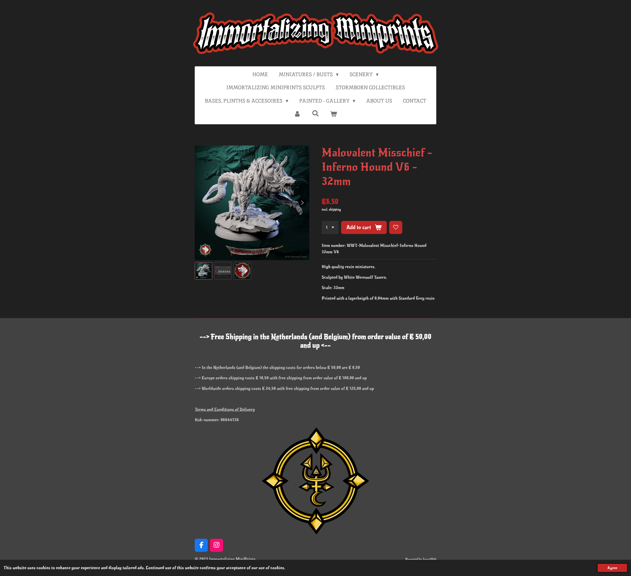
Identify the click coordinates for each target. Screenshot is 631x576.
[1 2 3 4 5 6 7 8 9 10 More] (330, 227)
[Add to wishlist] (395, 227)
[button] (203, 271)
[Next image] (302, 203)
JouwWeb (429, 559)
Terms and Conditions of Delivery (225, 409)
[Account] (297, 113)
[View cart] (333, 113)
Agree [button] (612, 568)
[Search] (315, 113)
